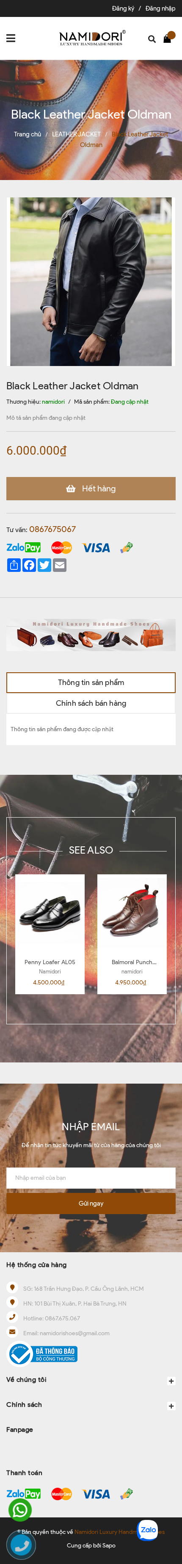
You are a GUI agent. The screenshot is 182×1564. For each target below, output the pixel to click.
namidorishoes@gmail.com (75, 1333)
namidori (132, 971)
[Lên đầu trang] (167, 1502)
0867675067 (52, 529)
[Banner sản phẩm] (91, 634)
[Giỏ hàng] (169, 38)
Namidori (50, 971)
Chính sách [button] (24, 1404)
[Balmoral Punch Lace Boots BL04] (132, 913)
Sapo (109, 1545)
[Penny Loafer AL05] (50, 913)
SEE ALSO (91, 850)
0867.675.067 (62, 1318)
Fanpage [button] (19, 1429)
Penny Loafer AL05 (50, 962)
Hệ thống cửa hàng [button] (36, 1265)
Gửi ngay (91, 1203)
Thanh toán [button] (24, 1473)
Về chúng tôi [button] (26, 1379)
